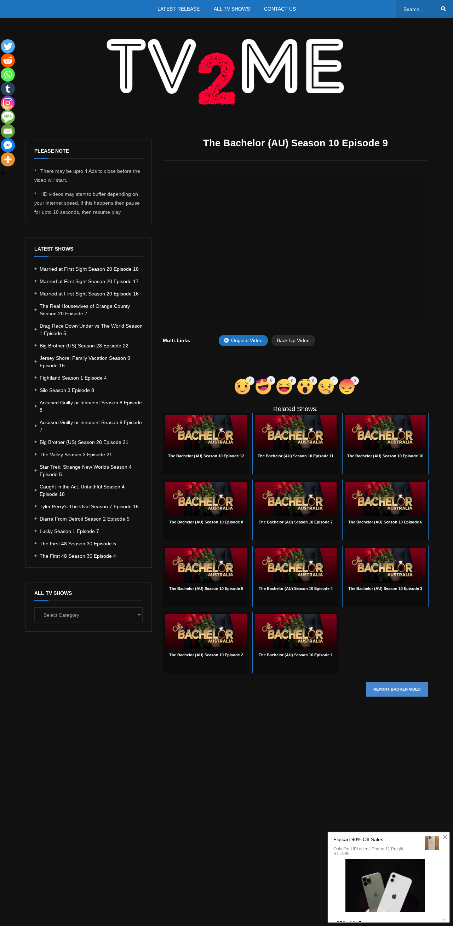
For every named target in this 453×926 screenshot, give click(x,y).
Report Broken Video (397, 689)
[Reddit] (8, 60)
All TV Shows (232, 9)
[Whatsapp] (8, 75)
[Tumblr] (8, 89)
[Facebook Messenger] (8, 145)
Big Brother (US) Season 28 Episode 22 (84, 345)
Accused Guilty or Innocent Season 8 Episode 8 (91, 406)
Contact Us (280, 9)
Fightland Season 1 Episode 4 (73, 378)
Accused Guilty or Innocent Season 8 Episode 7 (91, 426)
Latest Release (178, 9)
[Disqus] (295, 808)
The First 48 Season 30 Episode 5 (78, 543)
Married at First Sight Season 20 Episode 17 (89, 281)
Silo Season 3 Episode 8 (67, 390)
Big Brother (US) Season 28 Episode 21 (84, 442)
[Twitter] (8, 46)
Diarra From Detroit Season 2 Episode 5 (85, 519)
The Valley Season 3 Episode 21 (76, 454)
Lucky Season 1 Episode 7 (69, 531)
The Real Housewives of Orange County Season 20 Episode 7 (85, 309)
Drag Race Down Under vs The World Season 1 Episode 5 (91, 329)
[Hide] (3, 173)
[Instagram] (8, 103)
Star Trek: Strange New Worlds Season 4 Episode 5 (86, 470)
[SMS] (8, 117)
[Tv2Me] (226, 71)
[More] (8, 159)
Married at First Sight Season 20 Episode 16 (89, 294)
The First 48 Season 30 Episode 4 (78, 556)
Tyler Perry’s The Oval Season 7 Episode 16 (89, 506)
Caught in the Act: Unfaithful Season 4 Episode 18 (82, 490)
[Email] (8, 131)
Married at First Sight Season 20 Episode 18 (89, 269)
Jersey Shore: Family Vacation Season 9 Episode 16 (85, 361)
